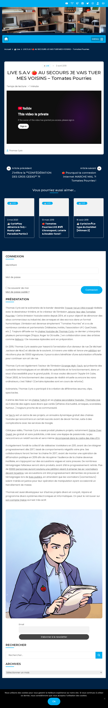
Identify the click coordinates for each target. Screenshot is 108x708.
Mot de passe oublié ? (18, 292)
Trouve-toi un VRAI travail (79, 307)
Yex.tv (12, 415)
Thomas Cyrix (15, 150)
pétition (92, 350)
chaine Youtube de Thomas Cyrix (56, 331)
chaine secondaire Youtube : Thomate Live (77, 400)
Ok (54, 701)
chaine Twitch (39, 400)
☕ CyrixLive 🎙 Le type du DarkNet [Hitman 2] (86, 227)
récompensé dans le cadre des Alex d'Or (77, 438)
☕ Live (46, 66)
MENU (95, 39)
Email (21, 624)
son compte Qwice (16, 500)
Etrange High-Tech (72, 365)
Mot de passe (13, 277)
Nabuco (19, 339)
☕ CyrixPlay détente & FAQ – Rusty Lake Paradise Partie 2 (17, 228)
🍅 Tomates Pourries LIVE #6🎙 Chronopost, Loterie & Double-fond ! (54, 228)
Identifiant (11, 265)
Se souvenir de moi (18, 288)
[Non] (104, 698)
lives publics (35, 477)
